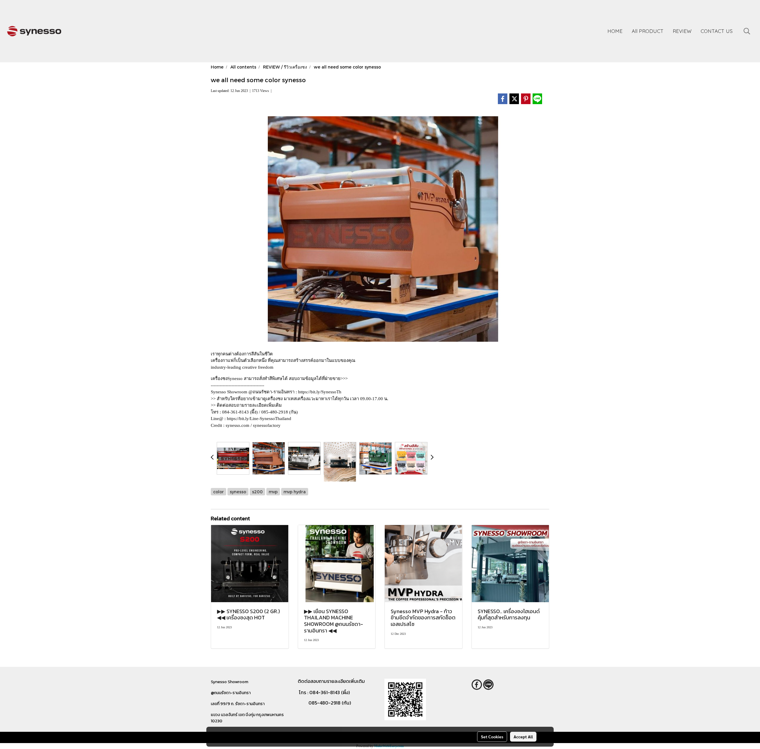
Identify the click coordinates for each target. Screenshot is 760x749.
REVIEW (682, 31)
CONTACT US (717, 31)
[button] (746, 31)
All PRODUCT (648, 31)
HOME (615, 31)
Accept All (523, 736)
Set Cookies (492, 736)
